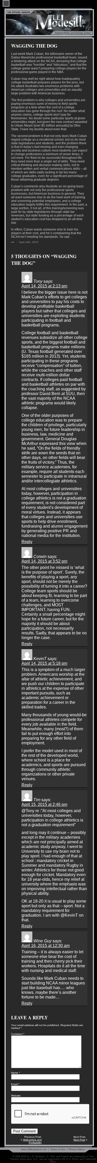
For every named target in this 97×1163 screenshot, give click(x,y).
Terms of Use (57, 1149)
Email (15, 1084)
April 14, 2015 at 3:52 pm (44, 561)
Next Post (79, 1139)
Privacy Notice (77, 1149)
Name (15, 1072)
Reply (26, 542)
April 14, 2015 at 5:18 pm (44, 663)
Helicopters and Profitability (32, 1141)
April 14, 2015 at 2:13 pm (44, 286)
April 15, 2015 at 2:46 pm (44, 804)
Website (16, 1095)
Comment (17, 1034)
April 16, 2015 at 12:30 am (45, 945)
